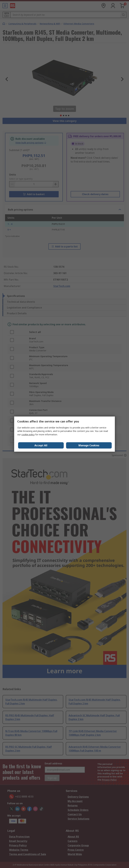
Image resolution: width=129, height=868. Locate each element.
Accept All (40, 445)
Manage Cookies (89, 445)
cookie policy (28, 434)
